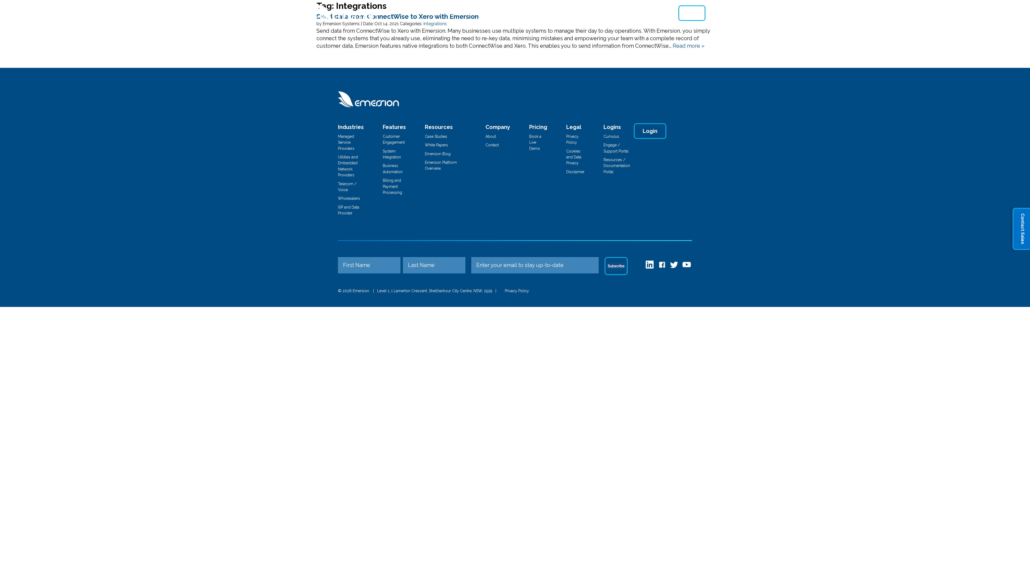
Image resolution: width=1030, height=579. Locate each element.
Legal (573, 127)
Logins (612, 127)
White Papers (436, 145)
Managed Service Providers (346, 142)
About (586, 13)
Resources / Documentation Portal (617, 166)
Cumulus (611, 136)
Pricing (562, 13)
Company (497, 127)
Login (692, 13)
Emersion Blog (438, 154)
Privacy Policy (517, 291)
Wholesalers (349, 198)
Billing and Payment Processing (392, 186)
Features (493, 13)
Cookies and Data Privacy (573, 157)
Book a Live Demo (535, 142)
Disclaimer (575, 172)
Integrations (529, 13)
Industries (461, 13)
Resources (616, 13)
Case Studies (436, 136)
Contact (649, 13)
